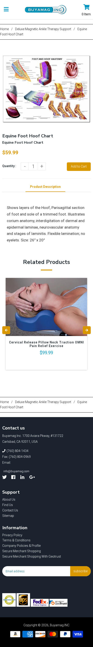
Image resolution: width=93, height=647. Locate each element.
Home (4, 29)
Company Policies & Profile (21, 545)
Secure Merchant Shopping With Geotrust (31, 556)
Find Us (7, 505)
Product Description (45, 186)
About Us (8, 499)
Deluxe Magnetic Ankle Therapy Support (43, 29)
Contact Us (10, 510)
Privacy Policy (12, 535)
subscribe (80, 571)
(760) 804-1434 (17, 451)
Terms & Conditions (16, 540)
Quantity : (9, 166)
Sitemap (8, 516)
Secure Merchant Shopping (21, 551)
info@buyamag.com (16, 471)
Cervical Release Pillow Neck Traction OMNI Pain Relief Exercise (46, 344)
